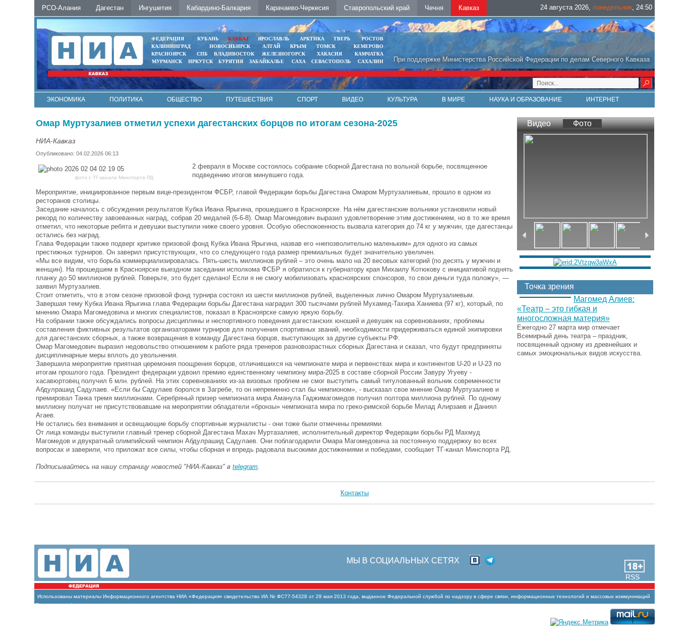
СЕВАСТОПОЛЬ (331, 61)
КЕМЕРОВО (368, 46)
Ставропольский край (377, 8)
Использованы (54, 596)
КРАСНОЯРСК (168, 54)
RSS (632, 577)
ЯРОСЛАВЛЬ (274, 38)
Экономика (65, 99)
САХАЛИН (370, 61)
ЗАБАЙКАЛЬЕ (267, 61)
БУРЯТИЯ (230, 61)
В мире (453, 99)
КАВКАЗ (238, 38)
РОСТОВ (372, 38)
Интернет (602, 99)
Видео (352, 99)
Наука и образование (525, 99)
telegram (245, 466)
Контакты (354, 493)
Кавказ (468, 8)
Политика (126, 99)
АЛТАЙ (271, 46)
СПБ (202, 54)
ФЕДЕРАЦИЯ (167, 38)
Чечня (434, 8)
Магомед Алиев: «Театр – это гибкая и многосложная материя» (576, 309)
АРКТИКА (312, 38)
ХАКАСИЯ (328, 54)
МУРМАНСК (167, 61)
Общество (184, 99)
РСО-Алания (61, 8)
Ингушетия (155, 8)
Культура (402, 99)
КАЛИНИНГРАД (171, 46)
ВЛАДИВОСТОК (234, 54)
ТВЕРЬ (342, 38)
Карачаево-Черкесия (297, 8)
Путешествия (249, 99)
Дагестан (110, 8)
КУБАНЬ (208, 38)
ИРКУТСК (200, 61)
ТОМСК (327, 46)
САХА (299, 61)
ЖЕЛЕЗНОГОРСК (283, 54)
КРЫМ (298, 46)
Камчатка (368, 54)
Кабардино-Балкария (219, 8)
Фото (582, 123)
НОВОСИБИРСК (229, 46)
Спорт (307, 99)
